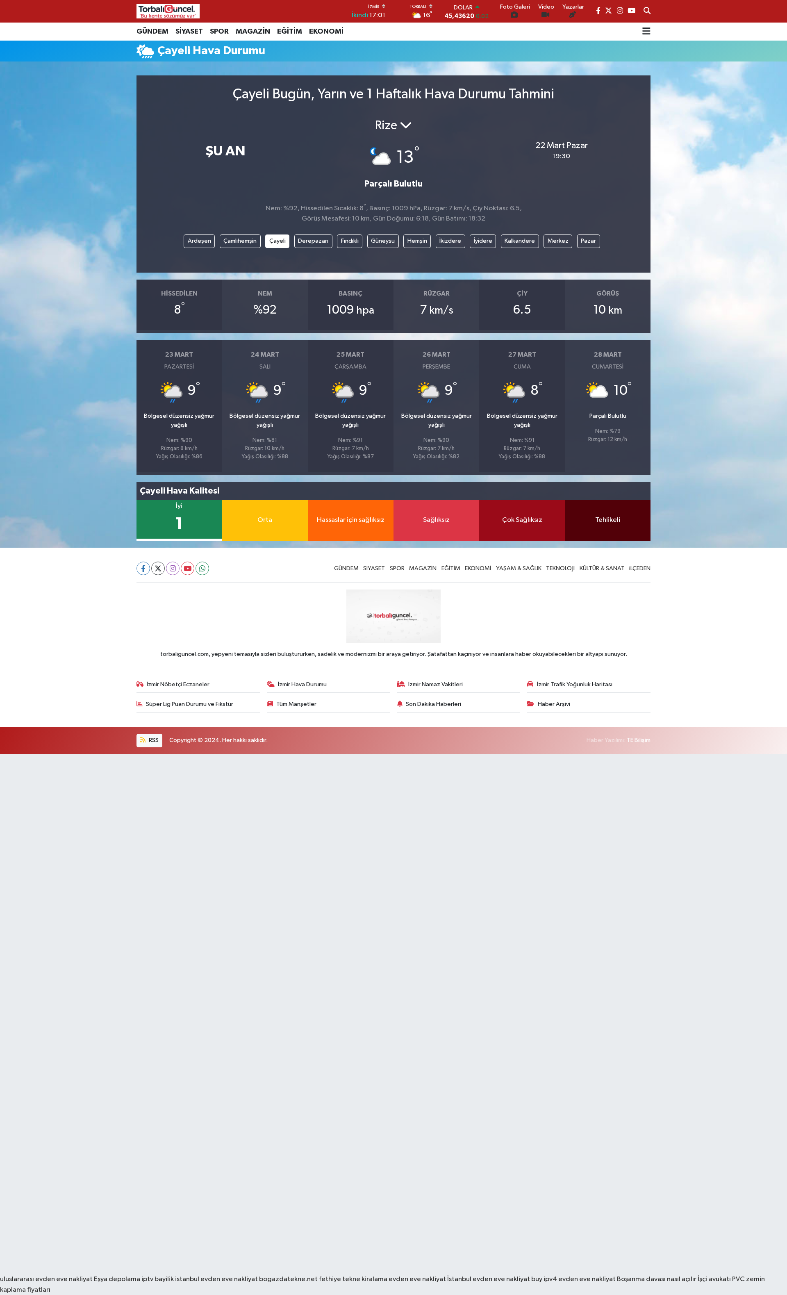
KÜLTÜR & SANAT (602, 568)
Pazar (588, 241)
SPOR (219, 31)
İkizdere (450, 241)
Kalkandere (520, 241)
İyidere (483, 241)
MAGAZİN (253, 31)
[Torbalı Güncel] (168, 11)
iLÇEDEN (640, 568)
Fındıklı (350, 241)
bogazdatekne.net (289, 1279)
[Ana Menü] (646, 32)
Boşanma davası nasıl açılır (656, 1279)
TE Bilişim (639, 740)
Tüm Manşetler (296, 704)
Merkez (558, 241)
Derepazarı (313, 241)
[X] (158, 568)
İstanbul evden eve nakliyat (488, 1279)
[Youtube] (187, 568)
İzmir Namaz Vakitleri (435, 684)
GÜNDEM (152, 31)
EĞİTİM (289, 31)
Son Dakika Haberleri (433, 704)
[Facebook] (143, 568)
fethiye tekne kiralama (353, 1279)
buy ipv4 (544, 1279)
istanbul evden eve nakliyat (216, 1279)
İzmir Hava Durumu (302, 684)
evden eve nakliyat (417, 1279)
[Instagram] (173, 568)
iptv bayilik (157, 1279)
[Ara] (647, 11)
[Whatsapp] (202, 568)
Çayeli (277, 241)
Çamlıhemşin (240, 241)
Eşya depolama (117, 1279)
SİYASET (189, 31)
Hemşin (417, 241)
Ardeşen (199, 241)
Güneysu (383, 241)
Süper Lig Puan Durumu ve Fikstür (189, 704)
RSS (153, 740)
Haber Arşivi (554, 704)
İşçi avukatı (714, 1279)
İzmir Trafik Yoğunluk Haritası (574, 684)
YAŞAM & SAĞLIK (518, 568)
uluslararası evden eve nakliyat (46, 1279)
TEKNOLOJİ (560, 568)
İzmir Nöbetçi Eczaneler (178, 684)
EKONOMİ (326, 31)
